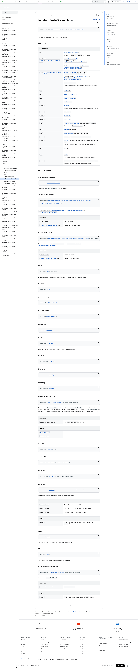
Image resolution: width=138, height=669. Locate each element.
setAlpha (66, 129)
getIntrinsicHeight (69, 94)
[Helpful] (96, 15)
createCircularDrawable (71, 59)
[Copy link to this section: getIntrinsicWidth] (51, 311)
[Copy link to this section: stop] (42, 549)
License (27, 665)
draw (65, 83)
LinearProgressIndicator (71, 77)
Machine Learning (45, 642)
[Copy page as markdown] (75, 20)
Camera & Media (44, 646)
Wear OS (62, 642)
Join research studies (123, 646)
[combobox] (99, 1)
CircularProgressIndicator (71, 67)
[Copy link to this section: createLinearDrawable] (54, 232)
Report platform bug (123, 639)
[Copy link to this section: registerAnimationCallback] (57, 396)
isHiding (66, 112)
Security (23, 644)
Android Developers (42, 15)
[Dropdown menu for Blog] (65, 1)
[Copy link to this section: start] (43, 531)
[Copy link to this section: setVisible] (46, 471)
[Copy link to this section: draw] (43, 266)
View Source (95, 19)
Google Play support (123, 644)
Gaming (42, 639)
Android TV (62, 648)
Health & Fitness (44, 644)
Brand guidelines (35, 665)
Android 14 (82, 646)
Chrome (46, 659)
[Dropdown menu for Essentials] (22, 1)
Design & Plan (29, 1)
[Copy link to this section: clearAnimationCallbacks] (56, 177)
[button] (9, 31)
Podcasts (23, 653)
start (65, 148)
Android (23, 639)
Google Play (51, 1)
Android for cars (63, 646)
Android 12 (82, 651)
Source (22, 646)
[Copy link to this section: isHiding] (45, 355)
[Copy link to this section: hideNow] (45, 338)
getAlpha (66, 90)
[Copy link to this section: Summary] (47, 43)
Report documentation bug (125, 642)
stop (65, 154)
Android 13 (82, 648)
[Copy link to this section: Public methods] (52, 171)
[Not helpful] (99, 15)
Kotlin (93, 23)
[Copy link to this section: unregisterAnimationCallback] (59, 566)
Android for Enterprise (26, 642)
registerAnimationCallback (71, 123)
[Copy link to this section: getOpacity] (47, 324)
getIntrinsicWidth (69, 98)
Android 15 (82, 644)
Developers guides (103, 643)
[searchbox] (10, 12)
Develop (40, 1)
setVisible (67, 137)
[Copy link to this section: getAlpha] (45, 283)
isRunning (67, 115)
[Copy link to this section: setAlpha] (45, 443)
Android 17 (82, 639)
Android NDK (102, 650)
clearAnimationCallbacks (71, 52)
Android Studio (127, 1)
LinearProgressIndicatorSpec (50, 73)
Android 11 (82, 653)
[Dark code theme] (99, 27)
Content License (75, 611)
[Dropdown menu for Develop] (44, 1)
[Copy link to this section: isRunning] (46, 369)
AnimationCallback (45, 432)
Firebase (52, 659)
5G (41, 651)
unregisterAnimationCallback (72, 161)
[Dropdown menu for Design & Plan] (34, 1)
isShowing (67, 119)
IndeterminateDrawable (57, 29)
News (22, 648)
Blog (62, 1)
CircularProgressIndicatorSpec (75, 61)
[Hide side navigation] (17, 666)
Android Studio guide (104, 641)
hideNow (66, 105)
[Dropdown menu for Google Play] (56, 1)
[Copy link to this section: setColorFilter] (49, 457)
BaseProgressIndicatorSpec (77, 29)
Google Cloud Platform (62, 659)
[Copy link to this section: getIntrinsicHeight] (52, 297)
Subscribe (120, 665)
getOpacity (67, 102)
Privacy (42, 648)
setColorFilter (68, 133)
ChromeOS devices (64, 644)
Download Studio (103, 648)
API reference (6, 7)
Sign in (134, 1)
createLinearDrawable (70, 72)
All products (74, 659)
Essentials (17, 1)
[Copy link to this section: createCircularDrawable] (55, 195)
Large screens (63, 639)
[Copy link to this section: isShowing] (46, 383)
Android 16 (82, 642)
